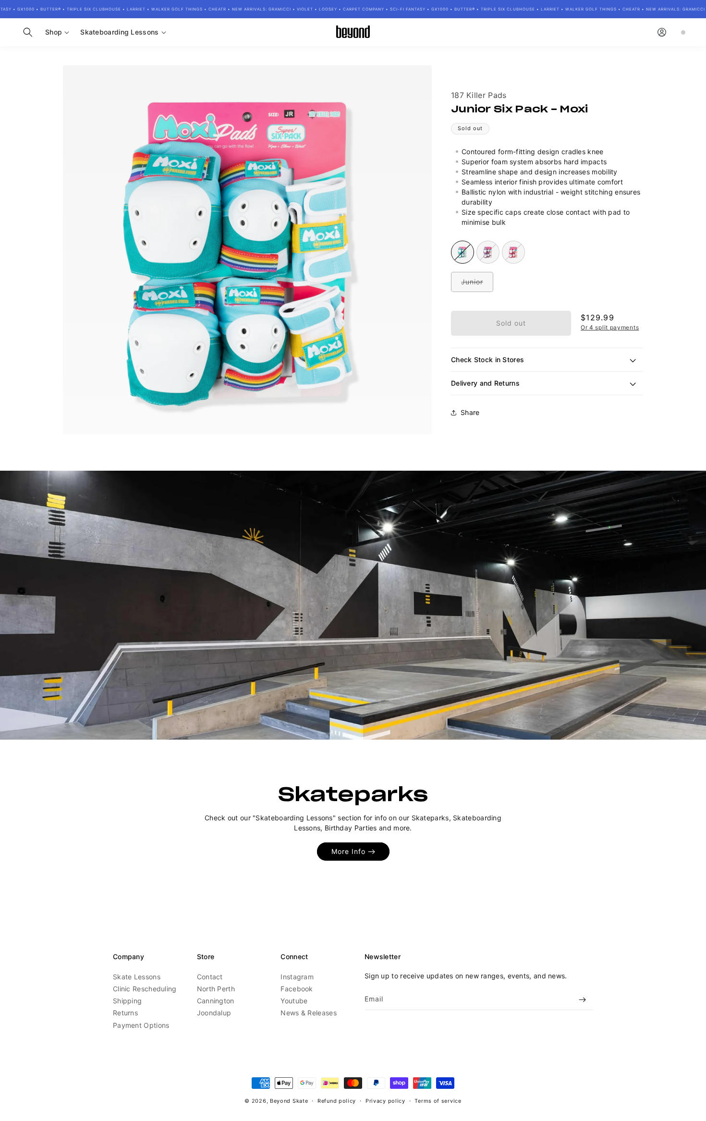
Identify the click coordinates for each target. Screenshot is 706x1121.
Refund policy (336, 1100)
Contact (210, 977)
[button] (27, 32)
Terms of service (437, 1100)
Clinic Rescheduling (145, 989)
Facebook (296, 989)
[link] (353, 605)
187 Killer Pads (479, 95)
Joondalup (214, 1013)
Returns (125, 1013)
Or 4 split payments (610, 327)
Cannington (215, 1001)
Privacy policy (385, 1100)
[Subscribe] (582, 999)
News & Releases (308, 1013)
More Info (348, 851)
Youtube (293, 1001)
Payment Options (141, 1025)
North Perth (216, 989)
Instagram (297, 977)
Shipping (127, 1001)
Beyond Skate (289, 1100)
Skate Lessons (136, 977)
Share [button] (470, 413)
